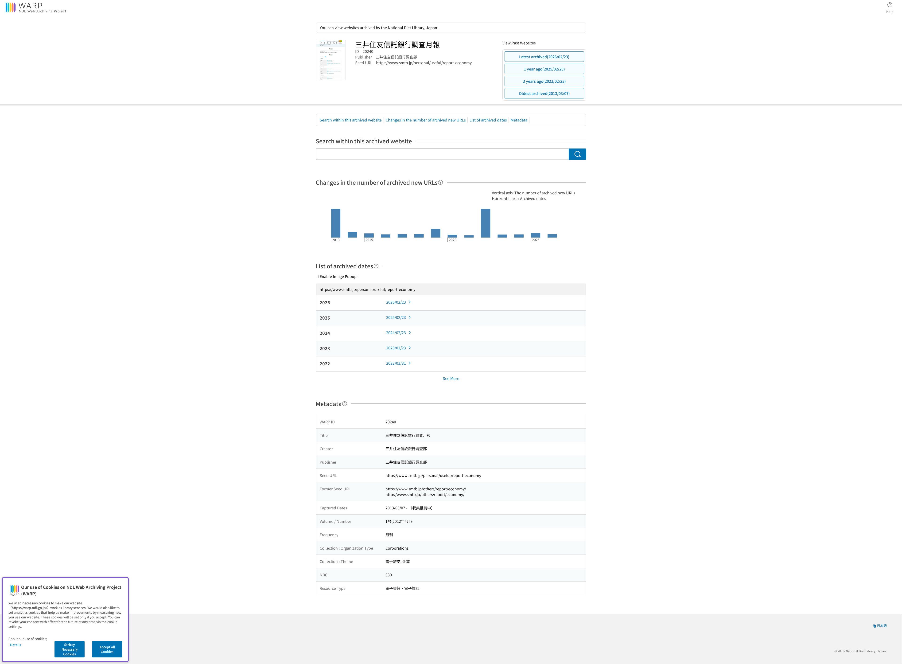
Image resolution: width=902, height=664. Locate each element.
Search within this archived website (351, 120)
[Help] (440, 182)
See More (451, 378)
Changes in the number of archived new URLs (426, 120)
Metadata (519, 120)
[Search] (577, 154)
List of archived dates (488, 120)
